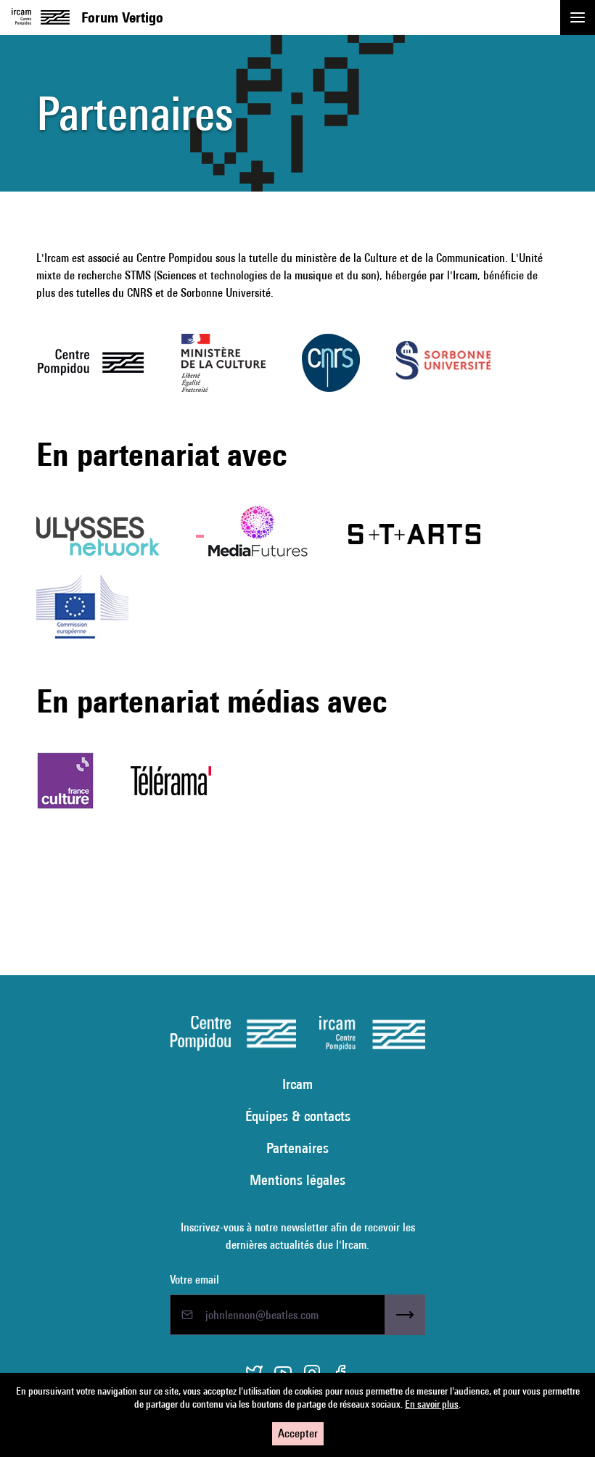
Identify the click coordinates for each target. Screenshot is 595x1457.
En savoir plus (432, 1404)
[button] (577, 17)
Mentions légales (297, 1179)
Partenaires (297, 1147)
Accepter (298, 1433)
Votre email (194, 1279)
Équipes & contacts (297, 1115)
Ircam (297, 1083)
